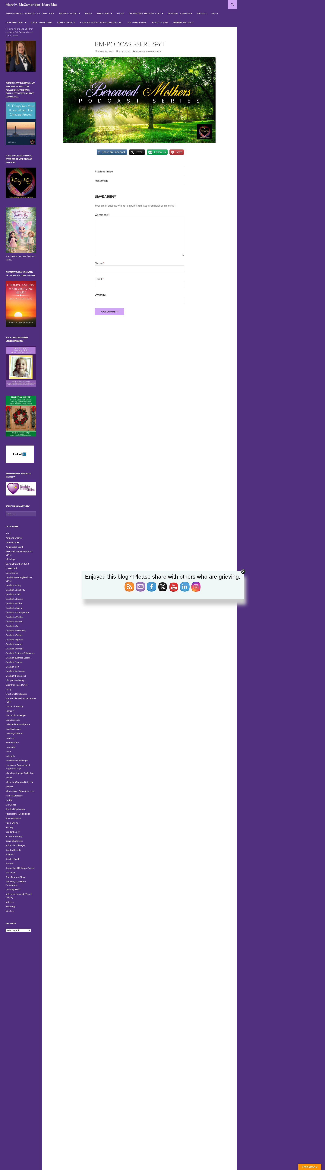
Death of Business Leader (18, 657)
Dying (8, 689)
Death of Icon (12, 666)
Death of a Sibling (14, 635)
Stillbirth (10, 854)
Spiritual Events (13, 849)
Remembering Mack (183, 22)
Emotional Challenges (16, 693)
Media (214, 13)
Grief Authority (66, 22)
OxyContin (11, 804)
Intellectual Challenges (17, 760)
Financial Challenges (16, 715)
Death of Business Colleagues (20, 653)
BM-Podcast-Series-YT (148, 51)
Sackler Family (13, 831)
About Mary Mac (68, 13)
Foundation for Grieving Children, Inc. (101, 22)
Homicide (10, 747)
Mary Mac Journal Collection (20, 773)
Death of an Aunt (14, 644)
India (8, 751)
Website (100, 294)
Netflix (9, 800)
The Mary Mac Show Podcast (144, 13)
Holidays (10, 738)
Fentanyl (10, 710)
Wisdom (10, 911)
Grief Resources (15, 22)
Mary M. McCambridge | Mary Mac (31, 4)
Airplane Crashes (14, 537)
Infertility (10, 756)
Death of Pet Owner (15, 671)
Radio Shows (12, 822)
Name (99, 263)
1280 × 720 (124, 51)
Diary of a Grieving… (16, 680)
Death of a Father (14, 603)
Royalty (9, 827)
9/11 (8, 533)
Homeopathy (12, 742)
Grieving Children (14, 733)
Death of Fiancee (14, 662)
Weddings (11, 906)
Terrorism (10, 872)
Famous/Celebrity (14, 706)
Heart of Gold (160, 22)
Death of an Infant (14, 648)
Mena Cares (103, 13)
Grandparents (13, 719)
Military (9, 786)
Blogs (120, 13)
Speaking (202, 13)
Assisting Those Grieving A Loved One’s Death (30, 13)
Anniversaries (12, 542)
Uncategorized (13, 889)
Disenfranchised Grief (16, 684)
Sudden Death (13, 859)
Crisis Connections (41, 22)
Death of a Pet (12, 626)
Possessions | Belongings (18, 813)
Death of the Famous (16, 675)
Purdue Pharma (13, 818)
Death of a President (15, 630)
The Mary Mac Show (16, 877)
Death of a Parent (14, 621)
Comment (102, 214)
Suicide (9, 863)
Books (88, 13)
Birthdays (10, 559)
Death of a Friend (14, 607)
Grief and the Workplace (18, 724)
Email (99, 279)
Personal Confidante (180, 13)
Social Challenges (14, 840)
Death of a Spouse (14, 639)
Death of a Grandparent (17, 612)
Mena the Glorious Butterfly (19, 782)
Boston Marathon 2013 (17, 563)
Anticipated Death (15, 546)
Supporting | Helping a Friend (20, 868)
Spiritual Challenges (15, 845)
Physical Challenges (15, 809)
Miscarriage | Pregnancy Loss (20, 791)
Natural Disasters (14, 795)
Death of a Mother (15, 617)
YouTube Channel (137, 22)
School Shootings (14, 836)
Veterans (10, 901)
